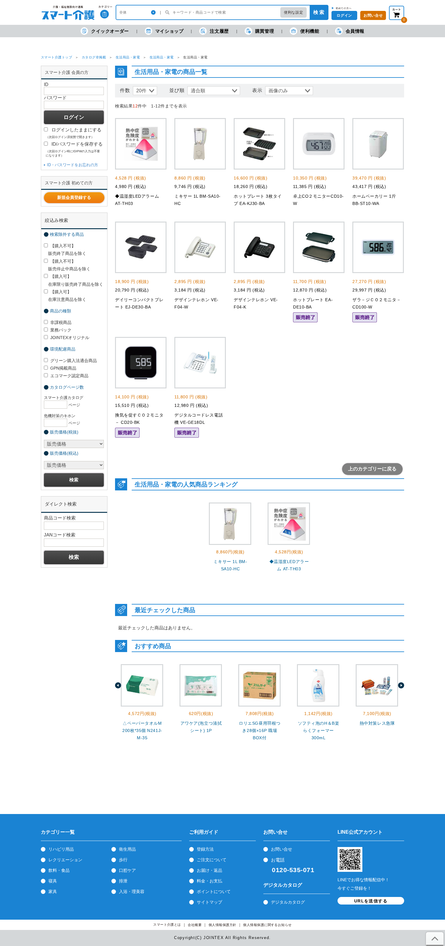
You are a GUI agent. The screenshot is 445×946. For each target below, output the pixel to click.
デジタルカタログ (288, 902)
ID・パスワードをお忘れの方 (72, 165)
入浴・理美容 (131, 891)
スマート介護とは (167, 924)
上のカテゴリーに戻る (372, 468)
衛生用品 (127, 849)
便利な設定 (293, 12)
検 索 (318, 12)
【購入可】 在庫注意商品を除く (65, 295)
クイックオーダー (110, 31)
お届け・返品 (209, 870)
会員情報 (355, 31)
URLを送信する (370, 900)
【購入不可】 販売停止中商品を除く (67, 265)
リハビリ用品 (61, 849)
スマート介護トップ (56, 57)
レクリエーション (65, 860)
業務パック (60, 330)
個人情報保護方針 (222, 925)
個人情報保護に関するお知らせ (267, 925)
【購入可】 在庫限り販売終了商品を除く (73, 280)
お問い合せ (373, 15)
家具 (52, 891)
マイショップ (169, 31)
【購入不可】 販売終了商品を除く (65, 249)
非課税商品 (60, 322)
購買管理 (264, 31)
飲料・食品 (59, 870)
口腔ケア (127, 870)
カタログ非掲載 (94, 57)
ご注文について (211, 860)
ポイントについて (214, 891)
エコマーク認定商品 (69, 375)
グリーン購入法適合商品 (73, 360)
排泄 (123, 881)
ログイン (344, 15)
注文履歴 (219, 31)
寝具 (52, 881)
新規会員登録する (74, 197)
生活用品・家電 (128, 57)
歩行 (123, 860)
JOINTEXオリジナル (69, 337)
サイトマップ (209, 902)
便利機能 (309, 31)
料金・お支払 (209, 881)
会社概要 (195, 925)
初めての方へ (344, 8)
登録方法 (205, 849)
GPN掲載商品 (63, 368)
